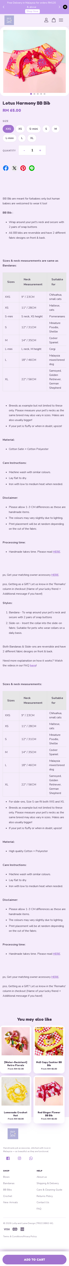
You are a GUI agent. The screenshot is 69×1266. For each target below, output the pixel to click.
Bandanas (9, 1183)
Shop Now (32, 11)
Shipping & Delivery (48, 1183)
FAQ (39, 1208)
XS (20, 129)
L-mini (10, 138)
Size (5, 121)
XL (31, 138)
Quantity (4, 150)
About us (42, 1177)
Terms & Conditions (13, 1236)
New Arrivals (10, 1202)
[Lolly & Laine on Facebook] (7, 1160)
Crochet (7, 1196)
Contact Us (43, 1202)
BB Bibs (7, 1189)
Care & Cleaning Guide (49, 1189)
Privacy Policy (30, 1236)
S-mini (33, 129)
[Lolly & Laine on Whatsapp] (30, 1160)
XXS (8, 129)
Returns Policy (45, 1196)
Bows (6, 1177)
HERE (56, 552)
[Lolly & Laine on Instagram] (19, 1160)
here (33, 665)
